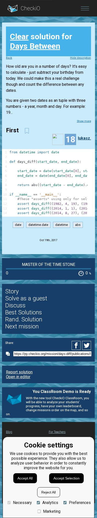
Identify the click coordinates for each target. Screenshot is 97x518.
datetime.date (38, 225)
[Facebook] (77, 345)
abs (78, 225)
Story (12, 291)
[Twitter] (87, 345)
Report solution (19, 372)
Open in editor (18, 376)
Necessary (22, 502)
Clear (19, 36)
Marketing (51, 511)
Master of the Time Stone (48, 264)
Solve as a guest (26, 298)
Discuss (15, 305)
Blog (9, 432)
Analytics (50, 502)
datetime (61, 225)
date (18, 225)
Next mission (22, 326)
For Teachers (57, 432)
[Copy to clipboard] (9, 353)
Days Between (35, 46)
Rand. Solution (23, 319)
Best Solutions (23, 312)
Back (9, 58)
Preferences (80, 502)
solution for (41, 41)
